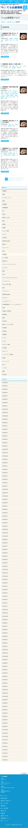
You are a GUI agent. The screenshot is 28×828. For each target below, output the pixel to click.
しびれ (4, 341)
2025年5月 (5, 432)
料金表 (3, 813)
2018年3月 (5, 719)
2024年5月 (5, 472)
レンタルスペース (7, 301)
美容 (2, 92)
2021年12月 (5, 569)
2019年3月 (5, 679)
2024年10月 (5, 456)
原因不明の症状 (7, 154)
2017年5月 (5, 753)
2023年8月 (5, 502)
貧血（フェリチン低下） (11, 96)
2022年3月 (5, 559)
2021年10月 (5, 576)
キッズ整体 (5, 257)
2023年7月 (5, 506)
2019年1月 (5, 686)
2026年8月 (5, 382)
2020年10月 (5, 616)
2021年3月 (5, 599)
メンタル (3, 95)
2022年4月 (5, 556)
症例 (4, 251)
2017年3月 (5, 759)
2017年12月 (5, 729)
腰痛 (10, 66)
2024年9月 (5, 459)
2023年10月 (5, 496)
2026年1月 (5, 405)
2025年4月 (5, 436)
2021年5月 (5, 592)
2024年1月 (5, 486)
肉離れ (4, 224)
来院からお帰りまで (6, 800)
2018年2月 (5, 723)
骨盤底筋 (5, 314)
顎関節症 (5, 334)
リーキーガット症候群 (8, 354)
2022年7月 (5, 546)
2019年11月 (5, 653)
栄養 (6, 98)
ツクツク (5, 234)
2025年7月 (5, 426)
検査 (4, 200)
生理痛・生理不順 (10, 95)
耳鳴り (4, 214)
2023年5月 (5, 512)
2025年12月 (5, 409)
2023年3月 (5, 519)
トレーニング (6, 361)
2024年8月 (5, 462)
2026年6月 (5, 389)
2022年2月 (5, 562)
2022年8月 (5, 542)
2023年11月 (5, 492)
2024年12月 (5, 449)
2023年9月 (5, 499)
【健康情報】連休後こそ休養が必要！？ (12, 64)
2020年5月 (5, 633)
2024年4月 (5, 476)
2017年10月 (5, 736)
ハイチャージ (6, 291)
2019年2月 (5, 683)
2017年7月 (5, 746)
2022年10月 (5, 536)
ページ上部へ (23, 773)
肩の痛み (5, 331)
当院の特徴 (4, 798)
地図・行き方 (5, 815)
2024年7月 (5, 466)
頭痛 (13, 66)
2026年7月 (5, 385)
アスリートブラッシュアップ (9, 264)
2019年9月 (5, 659)
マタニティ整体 (6, 344)
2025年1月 (5, 446)
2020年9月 (5, 619)
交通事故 (5, 204)
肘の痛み (5, 374)
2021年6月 (5, 589)
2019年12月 (5, 649)
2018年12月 (5, 689)
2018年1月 (5, 726)
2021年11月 (5, 572)
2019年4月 (5, 676)
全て (14, 40)
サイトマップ (5, 820)
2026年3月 (5, 399)
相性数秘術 (5, 207)
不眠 (4, 274)
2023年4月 (5, 516)
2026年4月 (5, 395)
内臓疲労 (11, 38)
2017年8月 (5, 743)
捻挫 (4, 317)
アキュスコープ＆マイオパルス (10, 277)
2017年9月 (5, 739)
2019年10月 (5, 656)
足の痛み (5, 237)
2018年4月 (5, 716)
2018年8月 (5, 703)
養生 (11, 40)
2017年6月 (5, 749)
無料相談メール (5, 818)
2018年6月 (5, 709)
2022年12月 (5, 529)
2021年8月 (5, 582)
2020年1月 (5, 646)
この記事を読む (5, 56)
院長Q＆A (5, 261)
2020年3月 (5, 639)
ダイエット (15, 90)
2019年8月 (5, 663)
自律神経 (6, 67)
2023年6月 (5, 509)
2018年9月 (5, 699)
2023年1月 (5, 526)
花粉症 (4, 227)
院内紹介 (4, 805)
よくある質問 (5, 808)
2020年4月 (5, 636)
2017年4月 (5, 756)
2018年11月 (5, 693)
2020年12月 (5, 609)
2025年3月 (5, 439)
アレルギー (5, 297)
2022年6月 (5, 549)
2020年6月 (5, 629)
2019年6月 (5, 669)
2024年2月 (5, 482)
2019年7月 (5, 666)
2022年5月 (5, 552)
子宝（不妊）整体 (13, 93)
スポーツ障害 (13, 92)
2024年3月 (5, 479)
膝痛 (4, 271)
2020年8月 (5, 623)
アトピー (5, 337)
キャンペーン (6, 247)
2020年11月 (5, 612)
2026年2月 (5, 402)
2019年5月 (5, 673)
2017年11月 (5, 733)
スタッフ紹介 (5, 803)
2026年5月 (5, 392)
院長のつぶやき (6, 217)
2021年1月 (5, 606)
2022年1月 (5, 566)
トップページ (5, 795)
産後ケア (5, 244)
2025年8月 (5, 422)
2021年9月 (5, 579)
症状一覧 (4, 810)
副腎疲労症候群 (6, 294)
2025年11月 (5, 412)
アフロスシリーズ (7, 197)
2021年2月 (5, 602)
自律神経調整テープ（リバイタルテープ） (12, 304)
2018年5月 (5, 713)
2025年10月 (5, 416)
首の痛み (19, 67)
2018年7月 (5, 706)
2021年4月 (5, 596)
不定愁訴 (7, 93)
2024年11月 (5, 452)
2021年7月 (5, 586)
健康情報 (7, 40)
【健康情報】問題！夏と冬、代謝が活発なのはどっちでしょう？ (10, 35)
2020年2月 (5, 643)
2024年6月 (5, 469)
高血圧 (4, 357)
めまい (17, 66)
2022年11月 (5, 532)
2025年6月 (5, 429)
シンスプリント (6, 281)
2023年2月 (5, 522)
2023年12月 (5, 489)
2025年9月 (5, 419)
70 (17, 179)
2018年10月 (5, 696)
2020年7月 (5, 626)
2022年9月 (5, 539)
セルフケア (5, 267)
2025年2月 (5, 442)
